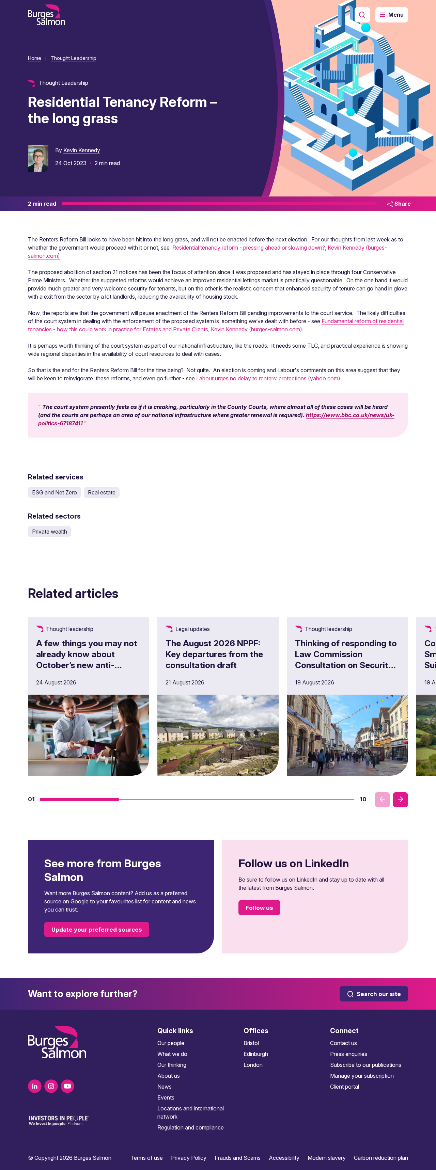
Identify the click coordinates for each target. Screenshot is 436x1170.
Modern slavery (327, 1157)
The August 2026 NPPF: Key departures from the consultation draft (214, 654)
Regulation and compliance (190, 1127)
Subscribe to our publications (365, 1064)
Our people (170, 1043)
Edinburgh (256, 1053)
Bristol (251, 1043)
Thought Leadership (73, 58)
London (253, 1064)
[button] (79, 799)
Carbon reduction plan (381, 1157)
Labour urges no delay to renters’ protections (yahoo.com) (268, 378)
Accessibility (284, 1157)
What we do (172, 1053)
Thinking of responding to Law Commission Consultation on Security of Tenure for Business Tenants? (346, 665)
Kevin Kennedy (81, 150)
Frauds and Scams (238, 1157)
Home (34, 58)
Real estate (101, 492)
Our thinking (171, 1064)
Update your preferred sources (96, 929)
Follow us (259, 907)
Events (165, 1097)
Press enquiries (348, 1053)
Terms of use (146, 1157)
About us (168, 1075)
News (164, 1086)
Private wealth (49, 531)
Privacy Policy (188, 1157)
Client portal (344, 1086)
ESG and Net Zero (54, 492)
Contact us (343, 1043)
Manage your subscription (362, 1075)
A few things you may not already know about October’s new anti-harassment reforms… (86, 659)
